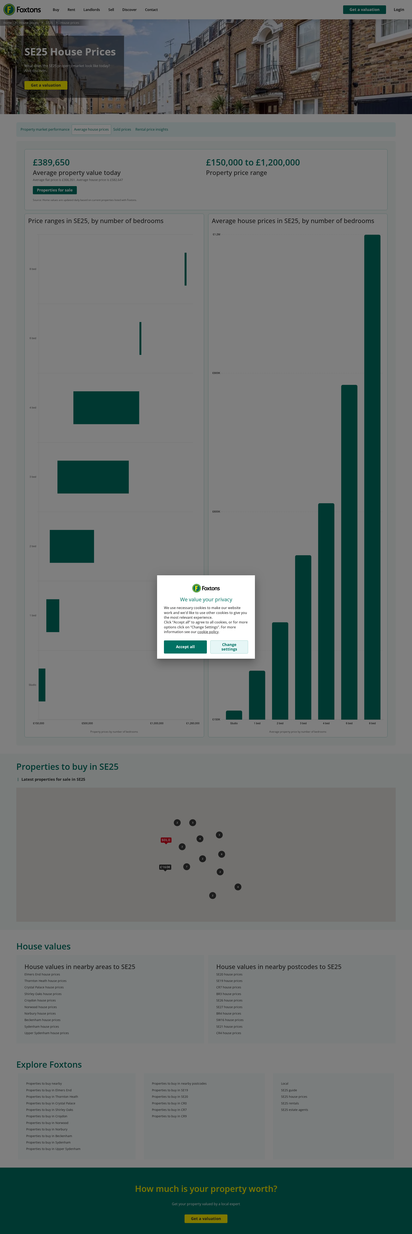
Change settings (229, 647)
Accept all (185, 646)
